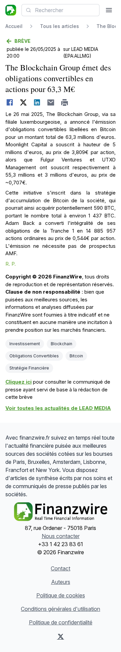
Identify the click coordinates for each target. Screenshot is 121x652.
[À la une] (10, 10)
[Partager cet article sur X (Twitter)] (23, 102)
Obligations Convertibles (34, 355)
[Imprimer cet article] (65, 102)
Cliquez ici (18, 382)
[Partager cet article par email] (51, 102)
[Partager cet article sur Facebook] (9, 102)
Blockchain (61, 343)
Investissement (24, 343)
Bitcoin (76, 355)
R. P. (10, 264)
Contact (60, 568)
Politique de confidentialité (60, 622)
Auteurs (60, 582)
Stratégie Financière (29, 368)
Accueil (14, 26)
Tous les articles (59, 26)
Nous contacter (61, 536)
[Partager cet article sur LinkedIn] (37, 102)
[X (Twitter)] (60, 636)
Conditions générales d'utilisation (60, 608)
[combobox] (60, 10)
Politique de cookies (60, 595)
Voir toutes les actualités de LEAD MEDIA (58, 408)
